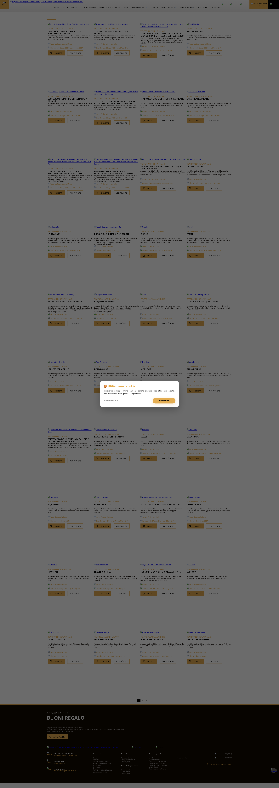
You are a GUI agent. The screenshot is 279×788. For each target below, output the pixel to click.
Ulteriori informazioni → (112, 400)
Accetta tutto (164, 401)
